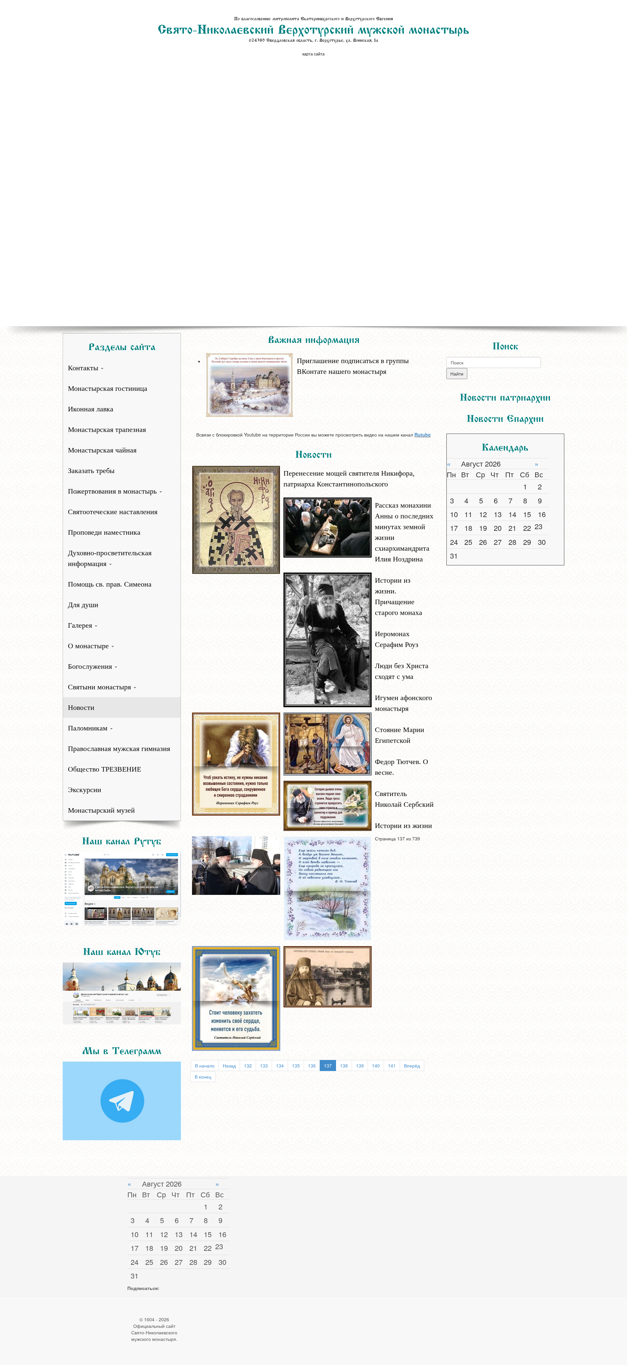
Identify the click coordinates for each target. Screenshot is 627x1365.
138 (344, 1065)
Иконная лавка (90, 409)
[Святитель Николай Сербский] (236, 997)
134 (280, 1065)
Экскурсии (84, 790)
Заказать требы (91, 471)
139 (360, 1065)
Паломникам (88, 728)
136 (312, 1065)
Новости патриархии (505, 396)
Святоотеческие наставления (112, 512)
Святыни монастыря (100, 687)
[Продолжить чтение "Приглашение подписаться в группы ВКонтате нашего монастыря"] (320, 352)
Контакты (84, 368)
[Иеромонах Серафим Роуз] (236, 763)
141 (392, 1065)
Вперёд (412, 1065)
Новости (81, 707)
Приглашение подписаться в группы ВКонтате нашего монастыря (353, 366)
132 (248, 1065)
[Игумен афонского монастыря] (327, 805)
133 (264, 1065)
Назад (229, 1065)
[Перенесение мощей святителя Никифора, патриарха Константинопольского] (236, 519)
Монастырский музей (101, 810)
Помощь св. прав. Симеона (110, 584)
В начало (205, 1065)
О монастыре (89, 646)
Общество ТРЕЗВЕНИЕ (104, 769)
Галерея (81, 625)
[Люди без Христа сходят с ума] (327, 743)
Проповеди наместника (104, 532)
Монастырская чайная (102, 450)
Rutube (422, 434)
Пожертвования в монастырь (113, 491)
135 (296, 1065)
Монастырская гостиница (107, 388)
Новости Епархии (505, 417)
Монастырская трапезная (107, 429)
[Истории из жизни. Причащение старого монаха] (327, 639)
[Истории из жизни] (327, 976)
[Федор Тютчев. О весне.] (327, 887)
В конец (203, 1076)
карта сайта (313, 53)
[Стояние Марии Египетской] (236, 864)
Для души (83, 605)
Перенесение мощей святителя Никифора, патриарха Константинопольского (349, 478)
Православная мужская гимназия (119, 748)
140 (376, 1065)
